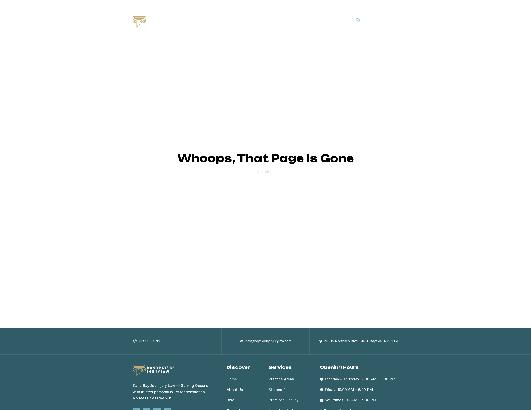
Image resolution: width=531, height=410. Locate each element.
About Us (259, 21)
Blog (315, 21)
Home (239, 21)
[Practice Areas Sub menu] (303, 22)
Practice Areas (286, 21)
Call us (374, 18)
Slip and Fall (279, 389)
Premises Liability (283, 400)
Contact (332, 21)
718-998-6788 (381, 24)
